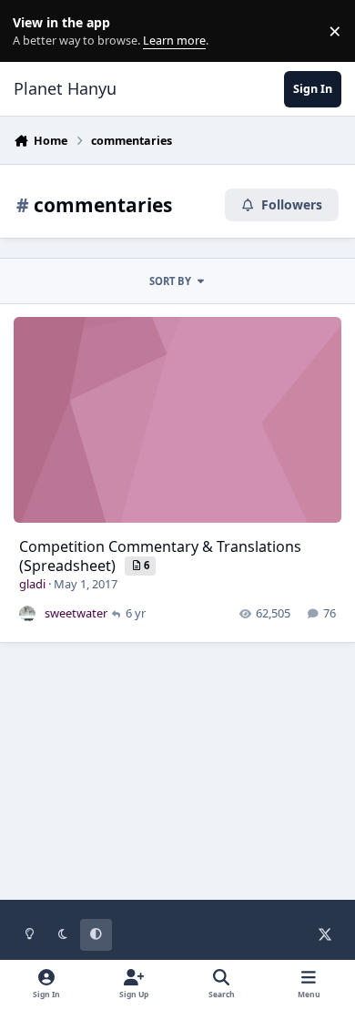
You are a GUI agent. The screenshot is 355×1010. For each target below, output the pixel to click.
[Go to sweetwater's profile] (27, 614)
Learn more (35, 31)
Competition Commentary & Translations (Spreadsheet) (160, 556)
